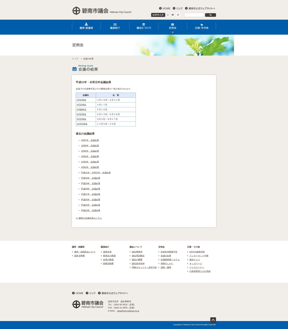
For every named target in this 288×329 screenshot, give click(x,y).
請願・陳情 (166, 267)
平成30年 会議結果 (90, 178)
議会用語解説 (138, 255)
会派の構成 (108, 259)
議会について (144, 27)
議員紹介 (115, 27)
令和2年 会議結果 (90, 167)
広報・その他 (201, 27)
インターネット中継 (198, 255)
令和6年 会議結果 (90, 145)
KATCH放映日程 (197, 252)
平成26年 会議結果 (90, 199)
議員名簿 (107, 252)
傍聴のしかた (167, 263)
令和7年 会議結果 (90, 140)
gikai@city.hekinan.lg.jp (128, 311)
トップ (75, 58)
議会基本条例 (138, 263)
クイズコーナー (196, 267)
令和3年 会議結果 (90, 162)
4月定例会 (81, 104)
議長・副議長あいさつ (84, 252)
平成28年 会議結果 (90, 189)
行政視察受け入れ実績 (199, 271)
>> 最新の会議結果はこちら (89, 218)
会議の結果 (166, 255)
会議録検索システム (170, 259)
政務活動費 (108, 263)
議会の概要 (137, 259)
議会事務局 (137, 252)
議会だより (194, 259)
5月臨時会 (81, 109)
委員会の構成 (109, 255)
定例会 (172, 27)
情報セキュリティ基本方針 (144, 267)
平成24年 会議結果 (90, 210)
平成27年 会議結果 (90, 194)
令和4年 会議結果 (90, 156)
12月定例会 (82, 124)
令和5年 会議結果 (90, 151)
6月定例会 (81, 114)
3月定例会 (81, 100)
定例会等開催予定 (169, 252)
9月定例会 (81, 119)
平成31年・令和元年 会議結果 (96, 172)
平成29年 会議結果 (90, 183)
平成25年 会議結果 (90, 205)
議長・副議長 (86, 27)
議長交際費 (79, 255)
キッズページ (195, 263)
